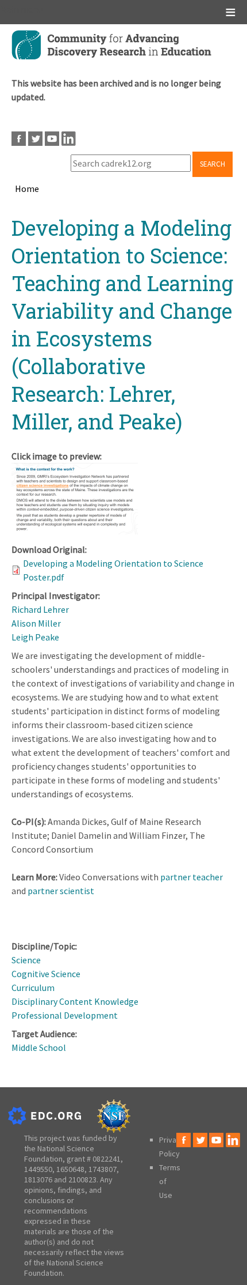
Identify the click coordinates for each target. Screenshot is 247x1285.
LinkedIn (68, 138)
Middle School (38, 1047)
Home (27, 188)
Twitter (35, 138)
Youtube (52, 138)
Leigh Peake (35, 637)
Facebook (18, 138)
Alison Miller (36, 623)
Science (26, 960)
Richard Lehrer (40, 609)
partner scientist (61, 890)
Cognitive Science (45, 973)
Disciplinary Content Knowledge (74, 1001)
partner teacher (191, 877)
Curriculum (33, 987)
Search (212, 164)
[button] (74, 531)
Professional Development (64, 1015)
